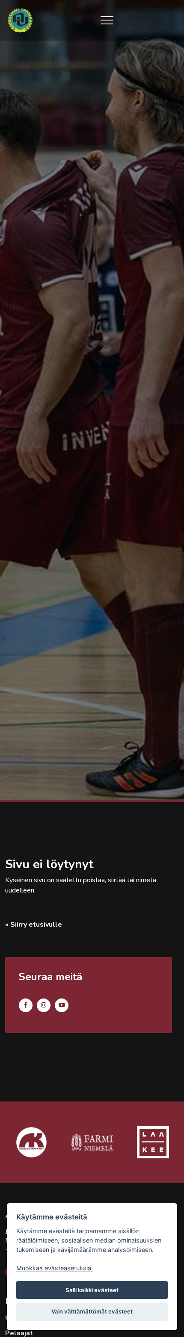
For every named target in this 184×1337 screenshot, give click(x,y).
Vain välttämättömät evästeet (92, 1311)
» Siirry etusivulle (33, 924)
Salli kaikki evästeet (92, 1290)
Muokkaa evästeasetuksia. (54, 1268)
